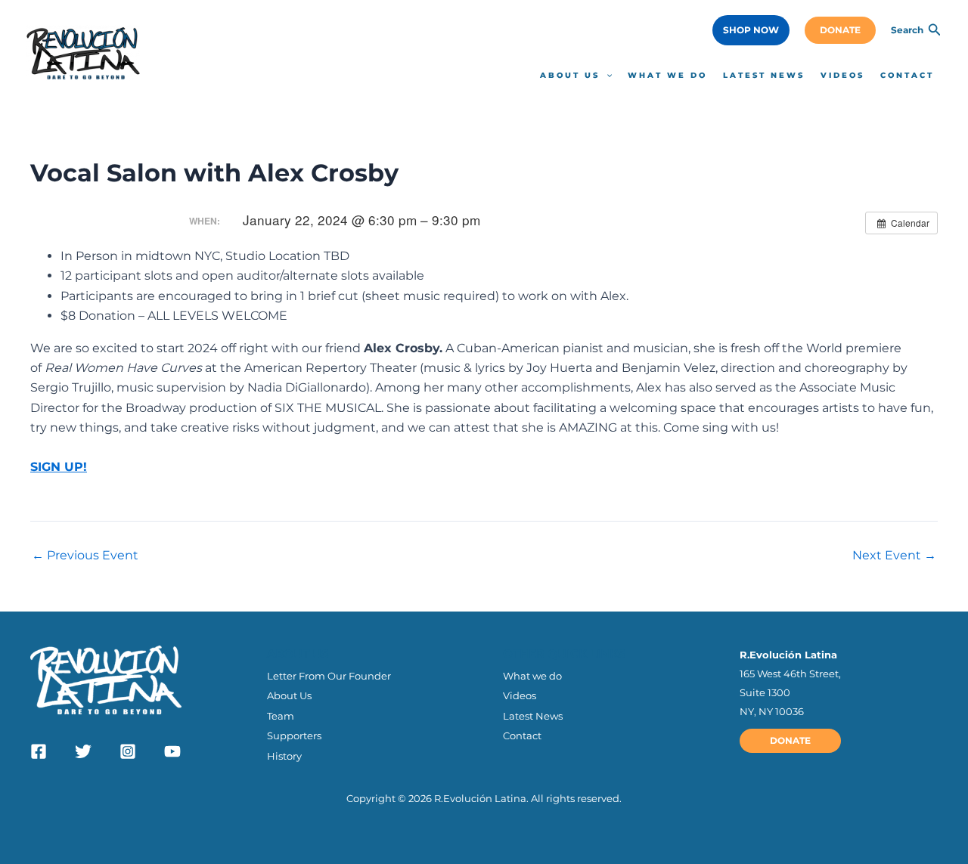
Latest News (533, 716)
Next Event (894, 556)
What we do (532, 676)
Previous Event (85, 556)
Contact (522, 735)
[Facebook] (38, 751)
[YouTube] (172, 751)
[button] (751, 30)
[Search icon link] (935, 31)
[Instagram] (127, 751)
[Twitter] (83, 751)
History (284, 756)
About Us (289, 695)
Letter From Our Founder (329, 676)
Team (280, 716)
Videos (519, 695)
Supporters (294, 735)
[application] (606, 75)
